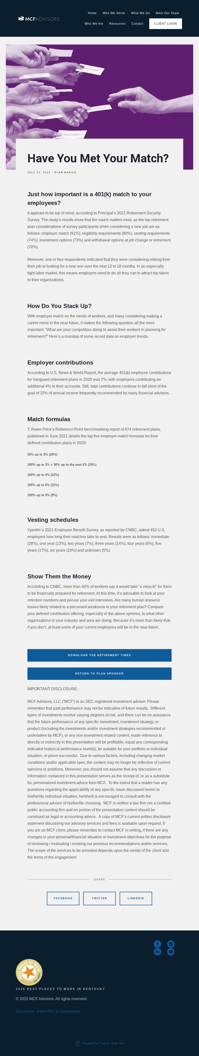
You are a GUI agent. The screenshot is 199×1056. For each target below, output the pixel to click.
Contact (137, 23)
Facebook (63, 898)
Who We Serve (114, 13)
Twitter (99, 898)
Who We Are (94, 23)
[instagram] (171, 944)
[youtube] (171, 952)
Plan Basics (65, 172)
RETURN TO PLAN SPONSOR (99, 673)
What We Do (140, 13)
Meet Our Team (167, 13)
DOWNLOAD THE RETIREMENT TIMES (99, 655)
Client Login (165, 23)
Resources (117, 23)
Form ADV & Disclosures (58, 1011)
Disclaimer (25, 1011)
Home (92, 13)
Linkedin (136, 898)
